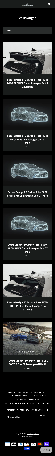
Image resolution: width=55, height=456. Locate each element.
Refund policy (44, 403)
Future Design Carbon (33, 434)
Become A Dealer (39, 392)
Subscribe (42, 415)
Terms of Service (39, 396)
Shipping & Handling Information (19, 403)
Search (11, 392)
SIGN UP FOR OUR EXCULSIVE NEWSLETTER (27, 410)
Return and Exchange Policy (28, 399)
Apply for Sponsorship (18, 396)
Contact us (23, 392)
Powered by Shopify (27, 436)
